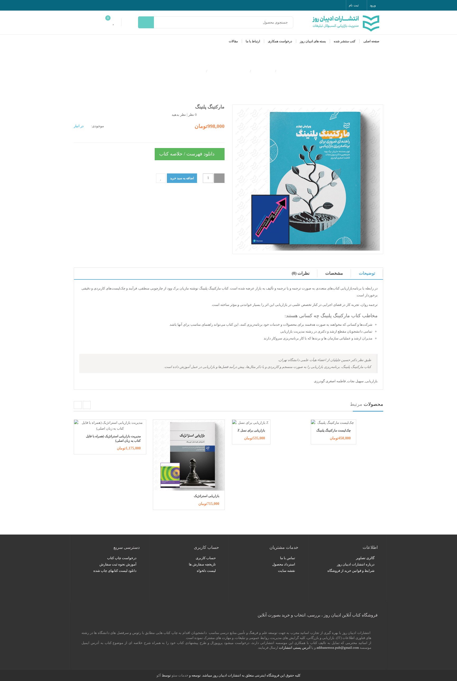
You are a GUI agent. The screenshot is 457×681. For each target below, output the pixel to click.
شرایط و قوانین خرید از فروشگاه (350, 571)
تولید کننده (263, 70)
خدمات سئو (180, 675)
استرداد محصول (283, 564)
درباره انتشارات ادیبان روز (355, 564)
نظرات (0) (300, 273)
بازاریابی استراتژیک (206, 496)
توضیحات (367, 273)
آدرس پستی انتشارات (294, 648)
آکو (159, 675)
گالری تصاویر (365, 558)
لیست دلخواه (206, 571)
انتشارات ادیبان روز (228, 70)
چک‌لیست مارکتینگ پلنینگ (333, 430)
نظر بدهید (179, 115)
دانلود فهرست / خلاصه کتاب (187, 154)
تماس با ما (287, 558)
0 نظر (192, 115)
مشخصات (334, 273)
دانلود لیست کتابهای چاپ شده (114, 571)
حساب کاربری (206, 558)
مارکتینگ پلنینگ (189, 70)
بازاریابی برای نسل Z (251, 430)
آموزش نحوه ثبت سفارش (117, 564)
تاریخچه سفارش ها (202, 564)
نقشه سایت (286, 571)
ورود (373, 5)
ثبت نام (353, 5)
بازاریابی (371, 381)
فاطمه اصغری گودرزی (330, 381)
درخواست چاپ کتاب (121, 558)
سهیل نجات (355, 381)
